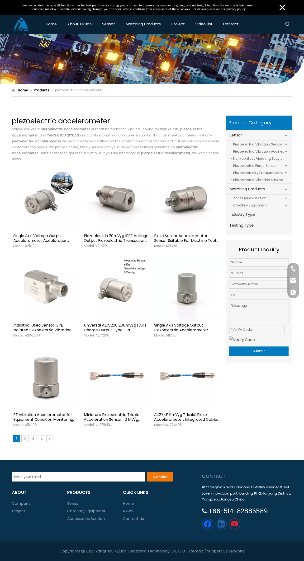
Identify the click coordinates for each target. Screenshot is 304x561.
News (128, 511)
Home (128, 503)
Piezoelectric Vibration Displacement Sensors (262, 180)
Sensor (235, 135)
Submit (259, 351)
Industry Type (242, 214)
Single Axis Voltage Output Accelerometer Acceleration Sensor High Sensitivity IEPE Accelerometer (40, 238)
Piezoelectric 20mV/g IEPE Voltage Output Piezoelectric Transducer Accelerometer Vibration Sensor (116, 238)
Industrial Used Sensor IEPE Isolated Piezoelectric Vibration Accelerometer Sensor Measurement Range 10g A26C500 (45, 327)
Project (18, 511)
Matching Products (247, 189)
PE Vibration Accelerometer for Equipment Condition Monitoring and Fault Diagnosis (43, 417)
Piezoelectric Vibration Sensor (257, 144)
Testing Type (241, 225)
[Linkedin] (221, 524)
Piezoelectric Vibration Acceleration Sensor (262, 151)
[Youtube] (234, 524)
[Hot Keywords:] (287, 24)
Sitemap (195, 551)
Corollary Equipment (250, 205)
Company (21, 503)
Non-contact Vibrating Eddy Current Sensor (262, 158)
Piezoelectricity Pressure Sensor (259, 172)
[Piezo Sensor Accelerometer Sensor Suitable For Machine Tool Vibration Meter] (186, 198)
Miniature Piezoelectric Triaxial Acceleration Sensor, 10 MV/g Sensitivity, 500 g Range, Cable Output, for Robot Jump (112, 417)
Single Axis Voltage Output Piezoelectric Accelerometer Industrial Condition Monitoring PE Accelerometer (185, 327)
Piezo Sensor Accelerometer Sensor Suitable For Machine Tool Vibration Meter (185, 238)
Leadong (237, 551)
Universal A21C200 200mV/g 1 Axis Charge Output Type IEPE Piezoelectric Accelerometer (115, 327)
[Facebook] (207, 524)
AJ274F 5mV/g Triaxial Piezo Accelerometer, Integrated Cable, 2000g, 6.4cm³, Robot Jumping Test (186, 417)
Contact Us (133, 518)
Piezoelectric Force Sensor (255, 165)
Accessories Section (249, 198)
